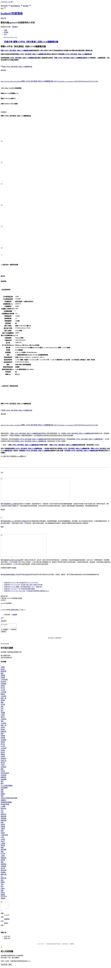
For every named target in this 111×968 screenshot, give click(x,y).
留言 (16, 609)
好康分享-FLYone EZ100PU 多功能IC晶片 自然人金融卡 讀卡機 (23, 585)
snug (2, 472)
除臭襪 (5, 504)
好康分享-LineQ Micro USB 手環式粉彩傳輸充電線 (19, 589)
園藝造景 (3, 777)
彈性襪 (3, 845)
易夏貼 (3, 686)
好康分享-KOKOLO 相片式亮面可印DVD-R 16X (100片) (21, 582)
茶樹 (2, 884)
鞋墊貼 (3, 694)
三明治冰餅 (4, 679)
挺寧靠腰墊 (4, 787)
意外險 (3, 771)
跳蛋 (2, 862)
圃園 (2, 890)
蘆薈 (2, 880)
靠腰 (2, 789)
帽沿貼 (3, 669)
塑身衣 (3, 509)
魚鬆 (2, 527)
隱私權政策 (65, 944)
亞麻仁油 (3, 760)
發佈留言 (3, 631)
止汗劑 (3, 690)
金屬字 (3, 833)
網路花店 (3, 814)
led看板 (3, 843)
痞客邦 (13, 609)
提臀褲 (3, 898)
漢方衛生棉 (26, 574)
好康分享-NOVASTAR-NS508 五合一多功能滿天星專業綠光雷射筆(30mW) (26, 591)
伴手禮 (3, 704)
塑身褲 (3, 894)
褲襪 (2, 847)
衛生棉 (5, 574)
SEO (2, 810)
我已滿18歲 (4, 964)
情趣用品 (3, 858)
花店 (2, 812)
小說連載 (14, 614)
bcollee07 (3, 600)
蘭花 (2, 783)
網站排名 (3, 808)
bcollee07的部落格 (12, 13)
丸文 (10, 560)
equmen (12, 521)
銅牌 (2, 831)
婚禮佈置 (3, 816)
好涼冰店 (3, 681)
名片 (5, 34)
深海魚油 (3, 767)
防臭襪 (3, 677)
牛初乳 (3, 765)
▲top (2, 617)
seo (2, 876)
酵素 (2, 769)
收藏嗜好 (15, 27)
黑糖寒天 (3, 800)
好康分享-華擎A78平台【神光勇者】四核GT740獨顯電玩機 (31, 42)
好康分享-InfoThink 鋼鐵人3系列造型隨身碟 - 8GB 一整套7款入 (23, 587)
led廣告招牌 (4, 835)
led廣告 (3, 839)
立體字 (3, 828)
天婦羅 (3, 713)
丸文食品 (17, 560)
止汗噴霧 (3, 692)
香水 (2, 886)
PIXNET (42, 944)
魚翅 (2, 721)
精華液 (3, 882)
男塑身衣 (25, 521)
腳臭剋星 (16, 504)
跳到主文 (3, 18)
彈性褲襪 (3, 849)
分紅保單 (3, 775)
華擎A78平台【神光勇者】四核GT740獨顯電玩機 (25, 433)
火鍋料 (3, 715)
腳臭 (2, 673)
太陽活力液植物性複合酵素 (9, 798)
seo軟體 (3, 806)
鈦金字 (3, 841)
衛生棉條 (3, 870)
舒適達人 (13, 574)
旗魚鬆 (77, 560)
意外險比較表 (5, 773)
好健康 (3, 756)
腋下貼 (3, 688)
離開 (10, 964)
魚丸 (2, 710)
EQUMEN (4, 896)
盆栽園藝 (3, 779)
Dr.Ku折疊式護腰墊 (6, 785)
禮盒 (14, 568)
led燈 (2, 837)
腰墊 (2, 792)
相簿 (5, 30)
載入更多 (3, 621)
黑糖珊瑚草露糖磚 (6, 802)
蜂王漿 (3, 762)
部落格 (6, 32)
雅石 (2, 781)
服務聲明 (72, 944)
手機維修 (3, 866)
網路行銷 (3, 874)
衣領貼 (3, 667)
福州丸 (3, 717)
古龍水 (3, 888)
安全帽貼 (3, 683)
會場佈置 (3, 818)
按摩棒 (3, 860)
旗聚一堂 (3, 698)
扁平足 (3, 276)
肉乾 (2, 708)
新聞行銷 (3, 878)
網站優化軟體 (5, 804)
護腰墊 (3, 794)
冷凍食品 (3, 719)
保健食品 (3, 758)
